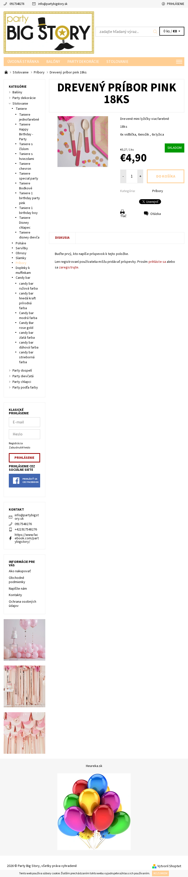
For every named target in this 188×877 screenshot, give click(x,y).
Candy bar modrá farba (28, 315)
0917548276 (17, 4)
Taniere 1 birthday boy (28, 210)
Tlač (123, 216)
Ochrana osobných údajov (22, 604)
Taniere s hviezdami (26, 156)
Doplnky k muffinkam (23, 270)
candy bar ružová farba (28, 286)
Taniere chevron (25, 166)
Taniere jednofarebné (29, 117)
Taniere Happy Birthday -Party (26, 132)
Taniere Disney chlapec (25, 222)
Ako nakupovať (20, 571)
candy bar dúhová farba (28, 345)
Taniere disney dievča (29, 235)
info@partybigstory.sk (52, 4)
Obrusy (21, 253)
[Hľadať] (155, 32)
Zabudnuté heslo (19, 447)
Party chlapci (21, 381)
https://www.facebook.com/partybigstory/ (27, 538)
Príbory (157, 191)
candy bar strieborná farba (27, 357)
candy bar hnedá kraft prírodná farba (27, 301)
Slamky (21, 258)
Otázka (155, 213)
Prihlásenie (175, 4)
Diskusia (62, 237)
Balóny (53, 61)
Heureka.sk (94, 766)
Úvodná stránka (23, 61)
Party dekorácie (83, 61)
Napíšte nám (18, 588)
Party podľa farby (25, 387)
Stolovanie (117, 61)
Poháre (21, 243)
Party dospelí (22, 370)
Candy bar (23, 277)
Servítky (22, 248)
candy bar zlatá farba (27, 335)
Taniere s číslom (26, 147)
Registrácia (16, 443)
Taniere (21, 108)
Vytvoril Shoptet (169, 866)
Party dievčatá (23, 376)
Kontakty (15, 595)
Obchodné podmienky (17, 580)
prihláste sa (157, 261)
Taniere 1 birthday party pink (29, 198)
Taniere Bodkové (25, 186)
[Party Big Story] (49, 33)
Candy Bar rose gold (26, 325)
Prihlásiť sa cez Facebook (31, 480)
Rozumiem (160, 873)
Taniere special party (28, 176)
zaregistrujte (68, 267)
